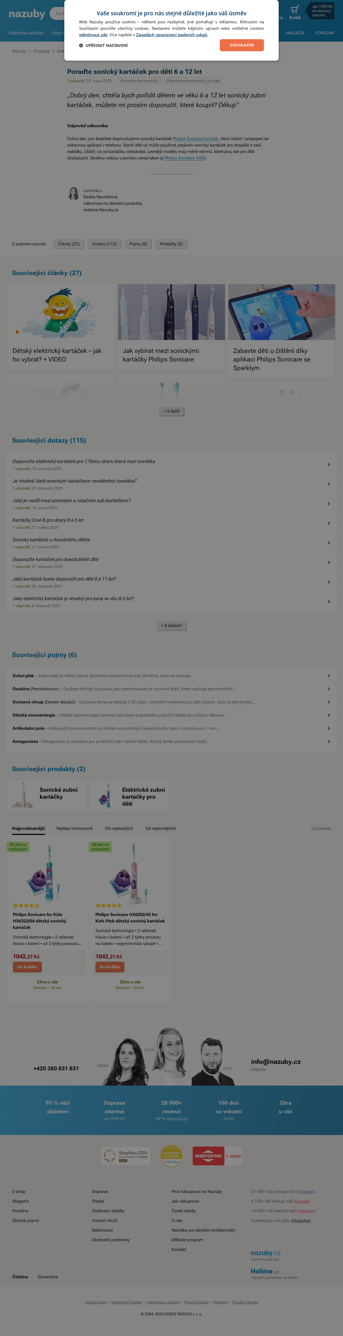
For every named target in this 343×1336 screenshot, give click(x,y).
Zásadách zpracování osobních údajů (171, 34)
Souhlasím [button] (242, 45)
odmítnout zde (93, 34)
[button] (103, 45)
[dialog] (171, 30)
